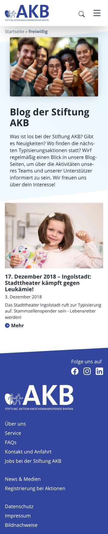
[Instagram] (87, 371)
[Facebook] (75, 371)
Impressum (18, 515)
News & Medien (22, 479)
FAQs (10, 442)
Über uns (15, 423)
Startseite (14, 32)
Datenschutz (19, 506)
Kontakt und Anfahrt (28, 451)
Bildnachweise (21, 525)
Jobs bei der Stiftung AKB (33, 461)
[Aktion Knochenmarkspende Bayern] (27, 13)
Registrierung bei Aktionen (35, 488)
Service (13, 433)
